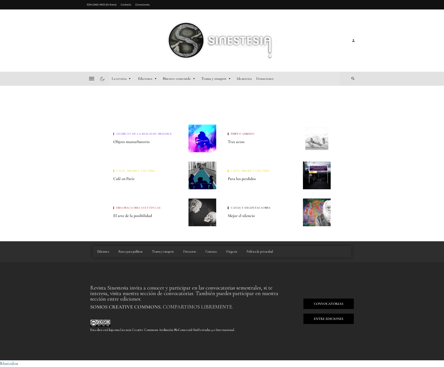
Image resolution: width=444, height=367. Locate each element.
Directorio (189, 252)
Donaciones (142, 4)
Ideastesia (244, 78)
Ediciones (145, 78)
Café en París (123, 178)
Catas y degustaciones (251, 207)
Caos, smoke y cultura (135, 170)
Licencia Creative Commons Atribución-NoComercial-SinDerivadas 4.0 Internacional (177, 330)
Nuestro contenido (177, 78)
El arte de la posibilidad (132, 215)
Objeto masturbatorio (131, 141)
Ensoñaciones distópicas (138, 207)
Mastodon (9, 363)
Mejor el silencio (241, 215)
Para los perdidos (242, 178)
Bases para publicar (130, 252)
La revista (119, 78)
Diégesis (231, 252)
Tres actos (236, 141)
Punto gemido (243, 133)
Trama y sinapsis (213, 78)
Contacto (125, 4)
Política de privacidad (260, 252)
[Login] (353, 40)
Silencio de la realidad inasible (144, 133)
